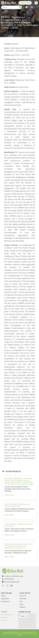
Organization (5, 598)
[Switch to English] (31, 7)
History (3, 596)
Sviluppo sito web (13, 633)
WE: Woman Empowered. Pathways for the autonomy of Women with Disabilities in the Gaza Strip (19, 546)
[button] (36, 3)
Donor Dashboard (6, 614)
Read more (9, 495)
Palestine (22, 607)
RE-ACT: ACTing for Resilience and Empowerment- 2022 (17, 505)
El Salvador (23, 598)
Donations (4, 617)
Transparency (5, 601)
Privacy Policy (28, 633)
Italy (21, 601)
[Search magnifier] (20, 7)
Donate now (5, 620)
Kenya (22, 604)
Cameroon (23, 596)
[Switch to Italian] (26, 7)
